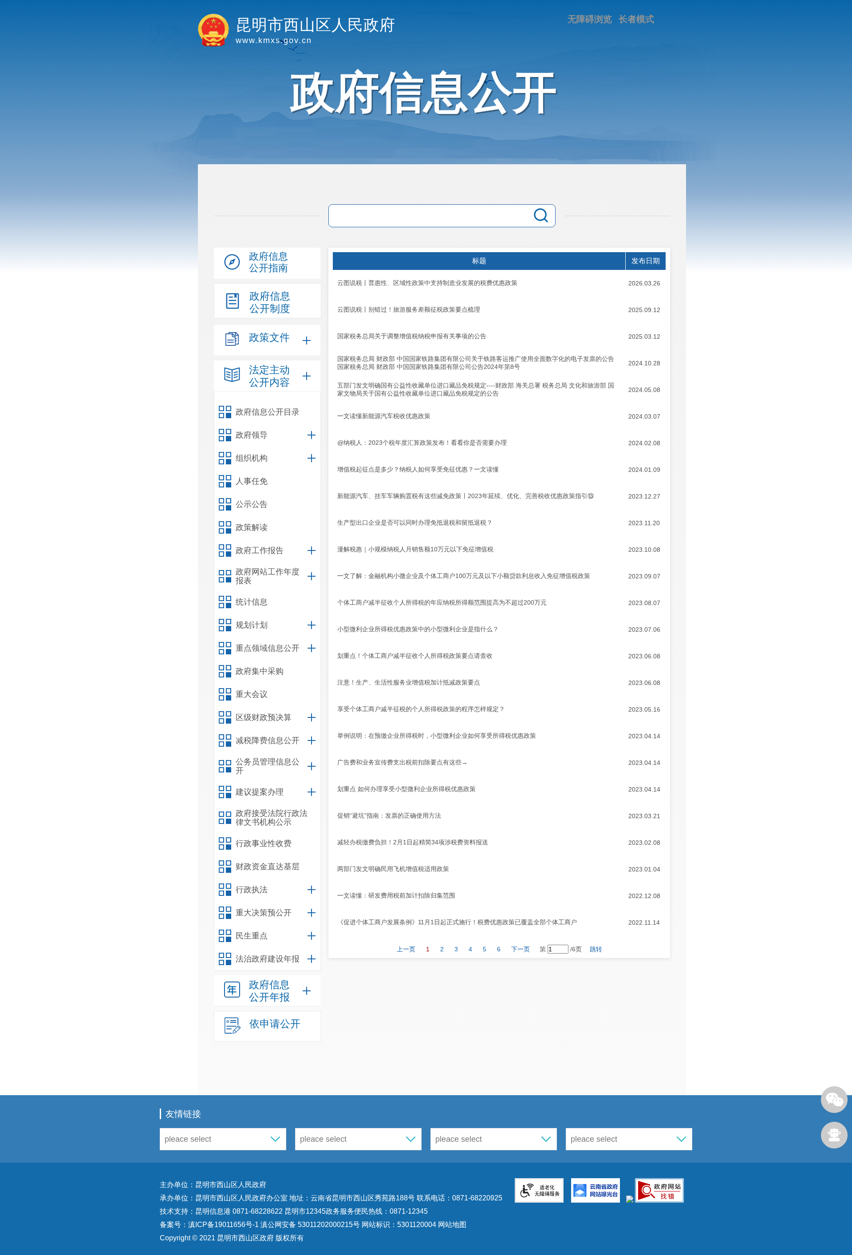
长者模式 (636, 19)
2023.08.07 (644, 602)
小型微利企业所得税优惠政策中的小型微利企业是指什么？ (418, 629)
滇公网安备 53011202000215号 (310, 1224)
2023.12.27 (644, 496)
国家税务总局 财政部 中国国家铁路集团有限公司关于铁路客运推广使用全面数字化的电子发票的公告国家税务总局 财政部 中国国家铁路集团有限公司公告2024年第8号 (475, 362)
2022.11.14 (644, 922)
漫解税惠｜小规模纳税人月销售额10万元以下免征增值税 (415, 549)
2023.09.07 (644, 576)
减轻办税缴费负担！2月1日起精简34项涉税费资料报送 (412, 842)
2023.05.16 (644, 709)
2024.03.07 (644, 416)
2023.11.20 (644, 523)
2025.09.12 (644, 309)
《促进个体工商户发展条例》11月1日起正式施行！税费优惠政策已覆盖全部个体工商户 (457, 922)
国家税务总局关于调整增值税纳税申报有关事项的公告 (411, 336)
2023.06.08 (644, 656)
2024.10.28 (644, 363)
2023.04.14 (644, 736)
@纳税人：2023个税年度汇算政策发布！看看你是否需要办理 (422, 442)
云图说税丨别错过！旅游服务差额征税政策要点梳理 (408, 309)
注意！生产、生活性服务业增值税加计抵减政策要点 (408, 682)
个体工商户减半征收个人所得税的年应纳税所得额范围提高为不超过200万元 (442, 602)
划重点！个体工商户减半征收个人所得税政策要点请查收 (415, 655)
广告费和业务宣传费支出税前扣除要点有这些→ (402, 762)
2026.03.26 (644, 283)
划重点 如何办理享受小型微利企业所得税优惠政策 (406, 788)
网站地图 (451, 1224)
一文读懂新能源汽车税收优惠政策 (383, 416)
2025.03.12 (644, 336)
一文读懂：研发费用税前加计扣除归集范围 (396, 895)
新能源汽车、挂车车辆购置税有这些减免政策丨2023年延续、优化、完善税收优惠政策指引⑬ (465, 495)
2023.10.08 (644, 549)
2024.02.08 (644, 443)
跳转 (596, 949)
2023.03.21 (644, 816)
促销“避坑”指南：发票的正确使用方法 (389, 815)
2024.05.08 (644, 389)
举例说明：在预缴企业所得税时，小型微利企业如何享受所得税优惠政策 (436, 735)
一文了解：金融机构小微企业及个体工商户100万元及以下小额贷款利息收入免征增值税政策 (463, 575)
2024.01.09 (644, 469)
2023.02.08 (644, 842)
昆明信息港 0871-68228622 (239, 1211)
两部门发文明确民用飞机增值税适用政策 (393, 868)
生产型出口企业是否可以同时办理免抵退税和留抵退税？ (415, 522)
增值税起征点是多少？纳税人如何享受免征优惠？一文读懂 (418, 469)
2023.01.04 (644, 869)
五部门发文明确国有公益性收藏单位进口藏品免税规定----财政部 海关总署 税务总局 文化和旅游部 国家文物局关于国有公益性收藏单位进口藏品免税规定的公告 (475, 389)
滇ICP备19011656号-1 (224, 1224)
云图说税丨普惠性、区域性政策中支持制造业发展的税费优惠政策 (427, 282)
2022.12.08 (644, 895)
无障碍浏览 (590, 19)
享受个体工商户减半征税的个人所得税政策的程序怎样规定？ (421, 709)
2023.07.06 (644, 629)
